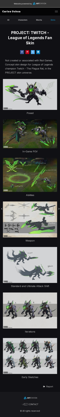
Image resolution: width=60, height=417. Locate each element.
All (8, 20)
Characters (22, 20)
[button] (48, 386)
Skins (53, 20)
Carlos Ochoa (11, 11)
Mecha (39, 20)
